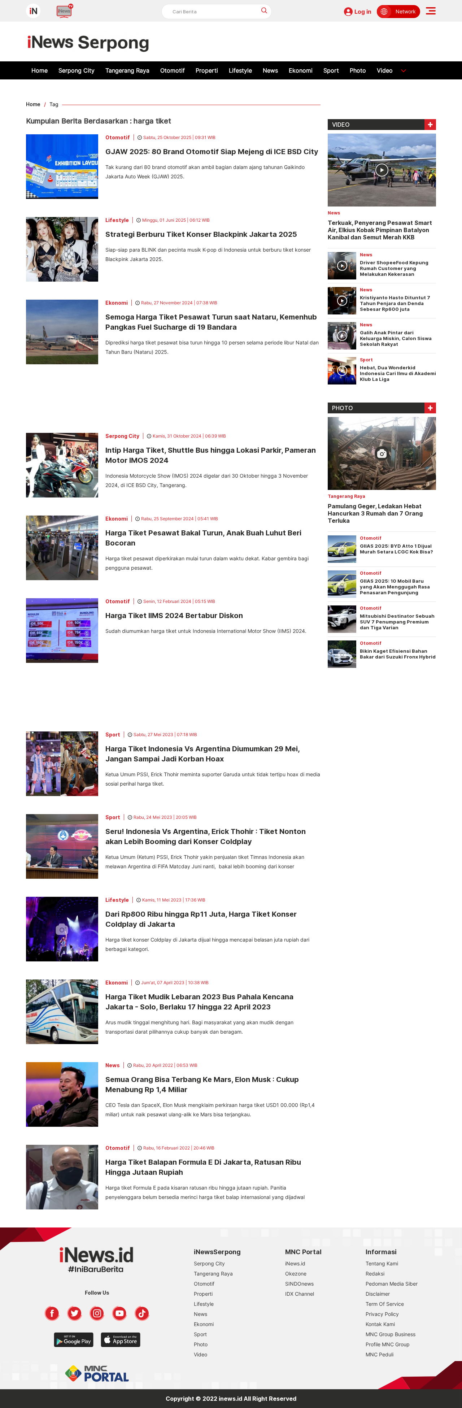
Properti (207, 70)
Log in (362, 11)
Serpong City (76, 70)
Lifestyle (240, 70)
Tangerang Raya (127, 70)
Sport (331, 70)
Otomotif (172, 70)
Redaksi (375, 1273)
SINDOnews (299, 1284)
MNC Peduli (379, 1354)
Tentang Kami (382, 1263)
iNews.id (295, 1263)
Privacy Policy (382, 1314)
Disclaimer (378, 1294)
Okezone (295, 1273)
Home (39, 70)
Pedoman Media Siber (392, 1284)
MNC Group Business (390, 1334)
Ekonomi (301, 70)
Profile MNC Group (388, 1344)
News (270, 70)
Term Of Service (385, 1304)
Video (385, 70)
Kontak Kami (380, 1324)
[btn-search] (264, 10)
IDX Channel (299, 1294)
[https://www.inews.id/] (88, 41)
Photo (358, 70)
